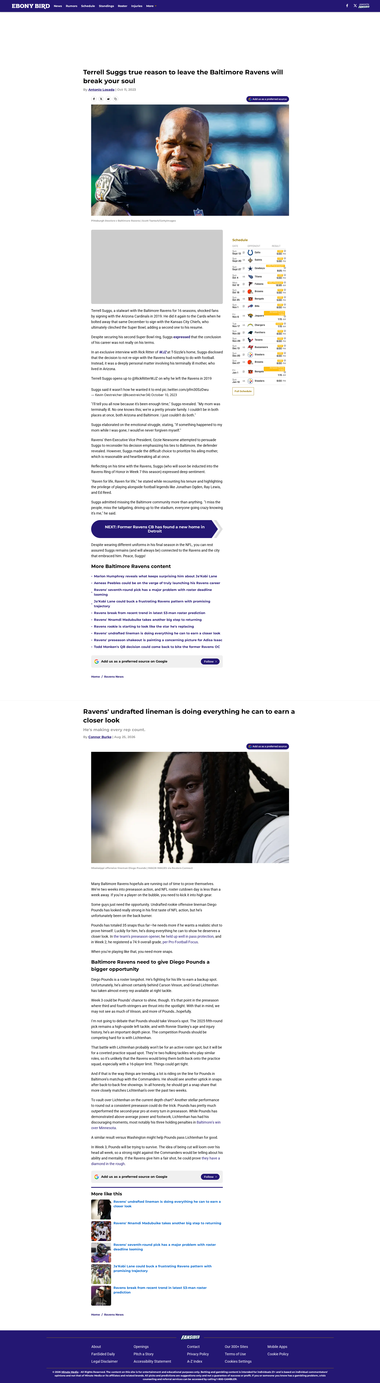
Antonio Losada (101, 90)
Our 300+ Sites (236, 1347)
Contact (193, 1347)
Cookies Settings (238, 1361)
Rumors (71, 6)
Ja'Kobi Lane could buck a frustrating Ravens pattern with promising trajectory (152, 603)
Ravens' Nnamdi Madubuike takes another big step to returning (148, 620)
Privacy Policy (198, 1354)
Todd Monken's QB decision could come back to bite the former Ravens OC (157, 647)
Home (95, 676)
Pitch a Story (144, 1354)
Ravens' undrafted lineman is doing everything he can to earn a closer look (157, 633)
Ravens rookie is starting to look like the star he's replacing (144, 626)
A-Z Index (194, 1361)
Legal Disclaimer (104, 1361)
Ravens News (113, 676)
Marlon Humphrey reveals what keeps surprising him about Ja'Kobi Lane (155, 576)
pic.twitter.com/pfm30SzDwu (185, 389)
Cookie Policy (278, 1354)
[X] (355, 5)
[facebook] (347, 5)
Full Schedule (243, 391)
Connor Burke (100, 737)
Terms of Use (235, 1354)
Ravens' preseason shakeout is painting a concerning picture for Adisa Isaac (158, 640)
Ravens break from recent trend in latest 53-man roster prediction (149, 613)
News (58, 6)
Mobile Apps (277, 1347)
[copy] (115, 99)
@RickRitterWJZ (145, 378)
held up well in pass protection (190, 936)
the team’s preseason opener (137, 936)
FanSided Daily (103, 1354)
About (96, 1347)
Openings (141, 1347)
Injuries (136, 6)
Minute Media (69, 1371)
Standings (106, 6)
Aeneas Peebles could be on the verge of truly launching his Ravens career (157, 583)
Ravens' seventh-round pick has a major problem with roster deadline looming (153, 592)
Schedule (88, 6)
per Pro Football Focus (180, 942)
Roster (122, 6)
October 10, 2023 (164, 395)
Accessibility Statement (152, 1361)
